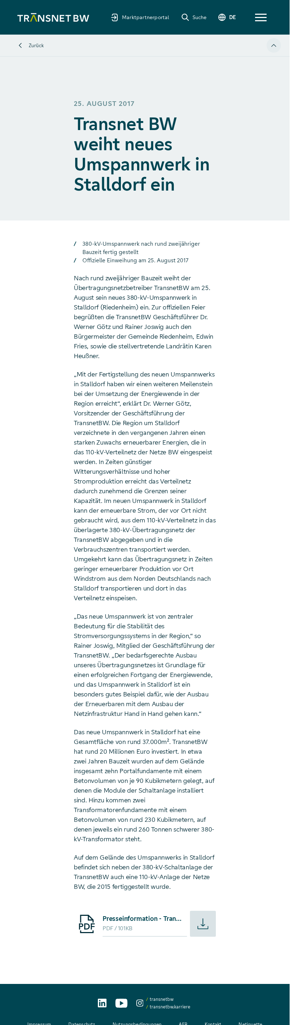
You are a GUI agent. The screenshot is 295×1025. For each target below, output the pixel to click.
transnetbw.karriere (170, 1006)
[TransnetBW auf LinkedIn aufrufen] (102, 1003)
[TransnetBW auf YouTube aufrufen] (121, 1003)
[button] (260, 17)
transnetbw (161, 999)
